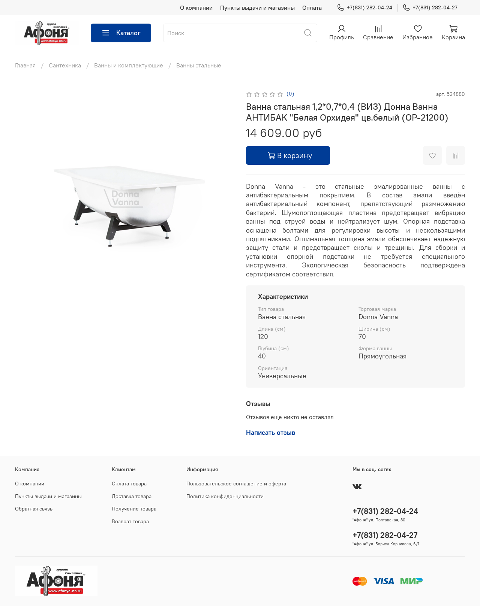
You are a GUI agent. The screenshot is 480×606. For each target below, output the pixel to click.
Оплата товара (129, 483)
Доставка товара (132, 496)
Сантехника (65, 65)
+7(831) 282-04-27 (435, 7)
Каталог (128, 32)
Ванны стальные (198, 65)
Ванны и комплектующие (128, 65)
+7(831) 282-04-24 (369, 7)
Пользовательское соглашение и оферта (236, 483)
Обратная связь (33, 508)
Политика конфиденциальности (225, 496)
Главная (25, 65)
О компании (196, 7)
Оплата (312, 7)
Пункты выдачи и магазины (257, 7)
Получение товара (134, 508)
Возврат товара (130, 521)
